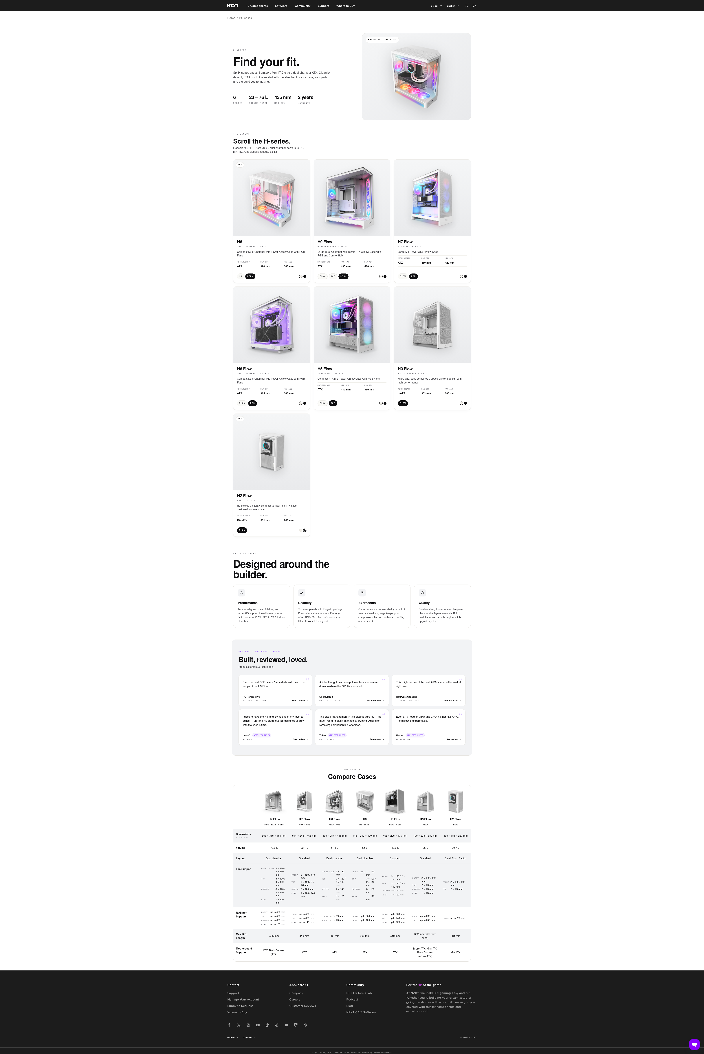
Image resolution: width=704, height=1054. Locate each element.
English (451, 5)
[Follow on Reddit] (277, 1025)
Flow (266, 824)
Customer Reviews (302, 1005)
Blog (349, 1005)
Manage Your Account (243, 999)
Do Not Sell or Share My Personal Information (371, 1052)
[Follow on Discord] (286, 1025)
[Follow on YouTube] (258, 1025)
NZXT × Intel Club (359, 993)
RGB (273, 824)
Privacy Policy (326, 1052)
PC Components (257, 5)
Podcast (352, 999)
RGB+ (281, 824)
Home (231, 17)
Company (296, 993)
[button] (300, 276)
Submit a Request (240, 1005)
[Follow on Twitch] (296, 1025)
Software (281, 5)
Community (303, 5)
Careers (294, 999)
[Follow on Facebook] (229, 1025)
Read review (298, 700)
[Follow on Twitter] (239, 1025)
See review (299, 739)
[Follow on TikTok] (267, 1025)
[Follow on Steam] (305, 1025)
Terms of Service (341, 1052)
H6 (360, 824)
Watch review (374, 700)
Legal (314, 1052)
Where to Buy (345, 5)
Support (323, 5)
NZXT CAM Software (361, 1012)
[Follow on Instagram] (248, 1025)
